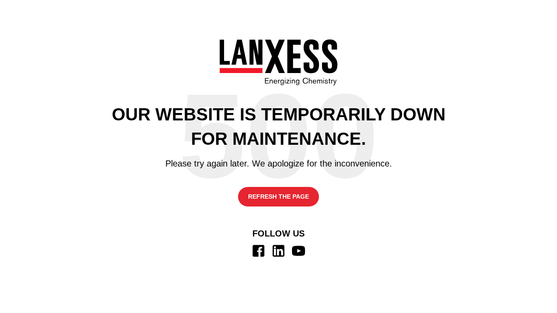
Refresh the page (278, 196)
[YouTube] (298, 250)
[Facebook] (258, 250)
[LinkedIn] (278, 250)
